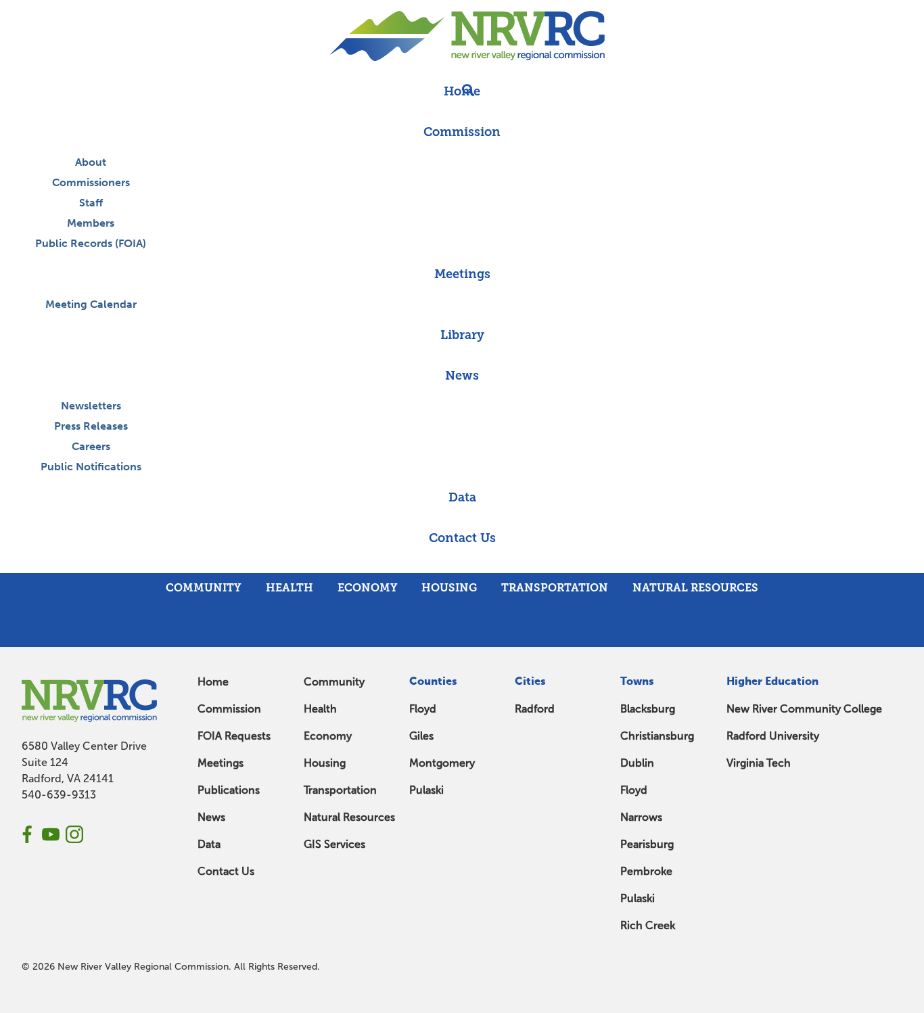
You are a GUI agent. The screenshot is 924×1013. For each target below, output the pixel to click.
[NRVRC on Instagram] (74, 834)
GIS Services (334, 844)
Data (209, 844)
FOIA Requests (234, 735)
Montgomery (442, 763)
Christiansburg (657, 735)
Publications (229, 790)
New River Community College (804, 708)
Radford (535, 708)
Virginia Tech (758, 763)
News (211, 817)
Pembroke (646, 871)
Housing (325, 763)
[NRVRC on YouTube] (51, 834)
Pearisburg (647, 844)
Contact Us (226, 871)
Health (320, 708)
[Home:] (462, 35)
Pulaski (426, 790)
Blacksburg (647, 708)
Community (334, 681)
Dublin (637, 763)
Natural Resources (349, 817)
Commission (229, 708)
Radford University (772, 735)
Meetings (221, 763)
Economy (328, 735)
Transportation (340, 790)
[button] (462, 565)
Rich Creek (647, 925)
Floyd (422, 708)
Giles (421, 735)
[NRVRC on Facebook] (27, 834)
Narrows (641, 817)
